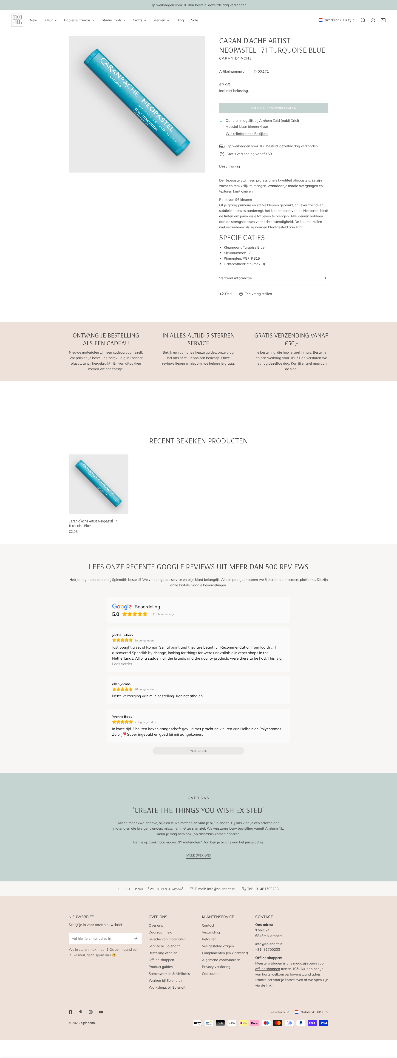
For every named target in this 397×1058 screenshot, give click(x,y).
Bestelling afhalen (163, 953)
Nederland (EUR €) (338, 20)
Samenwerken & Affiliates (169, 973)
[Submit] (135, 938)
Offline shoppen (161, 960)
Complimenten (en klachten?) (225, 953)
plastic (76, 363)
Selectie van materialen (167, 939)
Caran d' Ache (235, 58)
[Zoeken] (363, 20)
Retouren (209, 939)
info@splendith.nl (221, 889)
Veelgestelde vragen (218, 946)
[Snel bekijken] (125, 509)
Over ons (156, 925)
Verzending (211, 932)
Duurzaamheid (160, 932)
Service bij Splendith (165, 946)
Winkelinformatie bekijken (247, 134)
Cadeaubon (211, 973)
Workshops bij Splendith (168, 987)
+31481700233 (266, 889)
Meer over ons (198, 855)
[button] (383, 20)
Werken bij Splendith (165, 980)
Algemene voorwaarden (221, 960)
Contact (208, 925)
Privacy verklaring (216, 966)
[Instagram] (91, 1012)
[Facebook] (70, 1012)
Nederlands (277, 1012)
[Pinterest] (81, 1012)
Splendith (88, 1023)
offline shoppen (267, 969)
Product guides (161, 966)
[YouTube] (101, 1012)
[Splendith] (17, 20)
